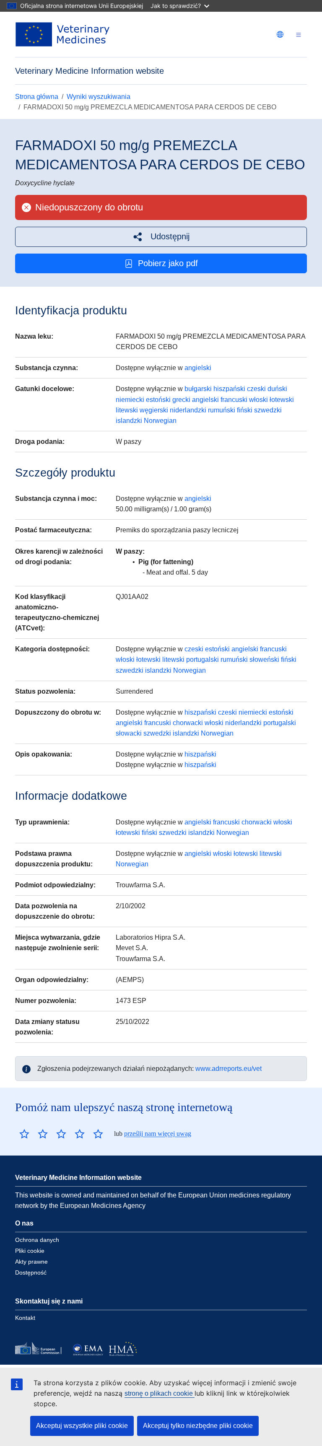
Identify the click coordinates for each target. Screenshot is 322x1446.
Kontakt (25, 1317)
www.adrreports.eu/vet (228, 1068)
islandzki (129, 420)
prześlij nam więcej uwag (157, 1133)
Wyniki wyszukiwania (98, 96)
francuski (234, 399)
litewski (127, 410)
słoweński (264, 659)
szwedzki (268, 410)
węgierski (154, 410)
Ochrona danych (37, 1239)
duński (277, 388)
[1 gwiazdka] (24, 1134)
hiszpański (229, 388)
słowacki (129, 733)
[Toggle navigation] (298, 35)
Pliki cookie (29, 1250)
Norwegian (160, 420)
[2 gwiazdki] (33, 1134)
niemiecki (130, 399)
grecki (181, 399)
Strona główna (36, 96)
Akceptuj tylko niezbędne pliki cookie (198, 1425)
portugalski (202, 659)
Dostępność (31, 1272)
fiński (244, 410)
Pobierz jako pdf (168, 263)
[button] (161, 236)
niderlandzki (188, 410)
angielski (197, 367)
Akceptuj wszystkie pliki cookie (82, 1425)
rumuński (221, 410)
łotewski (282, 399)
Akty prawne (31, 1261)
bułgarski (198, 388)
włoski (258, 399)
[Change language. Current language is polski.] (280, 34)
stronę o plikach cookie (160, 1393)
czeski (256, 388)
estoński (158, 399)
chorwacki (188, 722)
